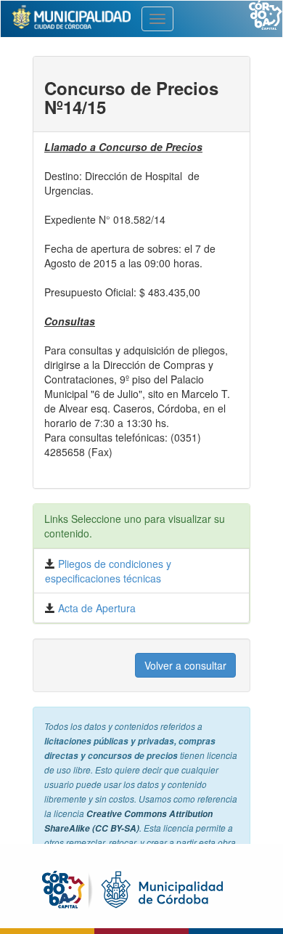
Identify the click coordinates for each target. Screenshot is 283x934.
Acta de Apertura (95, 608)
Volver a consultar (185, 665)
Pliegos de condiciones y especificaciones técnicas (108, 570)
